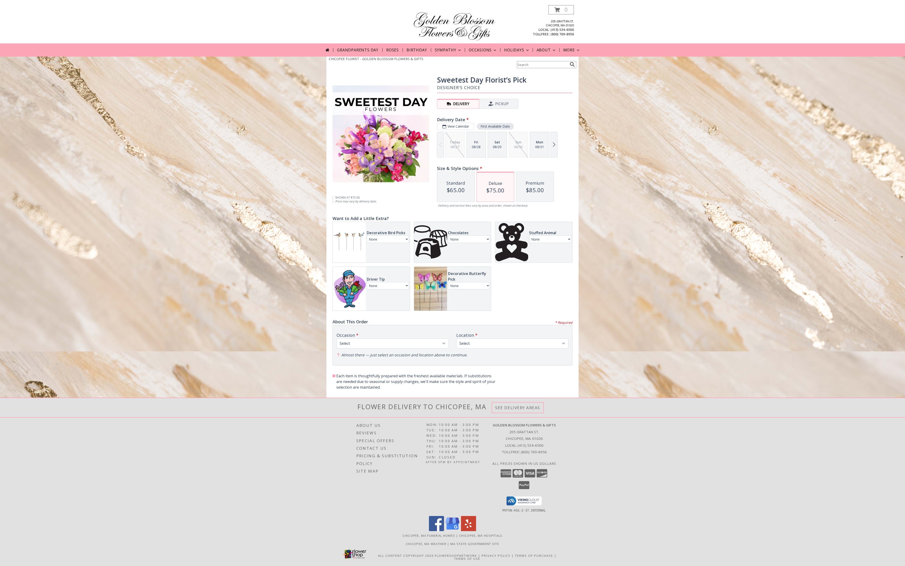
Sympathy (445, 50)
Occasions (480, 50)
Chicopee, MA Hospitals (480, 535)
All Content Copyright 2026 (406, 556)
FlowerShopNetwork (456, 556)
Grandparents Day (357, 50)
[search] (572, 64)
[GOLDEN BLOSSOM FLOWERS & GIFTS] (454, 24)
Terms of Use (467, 559)
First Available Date (495, 126)
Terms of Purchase (534, 556)
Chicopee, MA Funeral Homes (429, 535)
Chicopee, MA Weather (426, 544)
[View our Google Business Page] (452, 530)
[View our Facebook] (436, 530)
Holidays (514, 50)
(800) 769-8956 (562, 34)
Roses (392, 50)
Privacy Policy (495, 556)
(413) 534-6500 (562, 29)
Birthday (417, 50)
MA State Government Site (474, 544)
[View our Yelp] (468, 530)
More (569, 50)
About (544, 50)
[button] (561, 9)
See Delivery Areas (517, 407)
